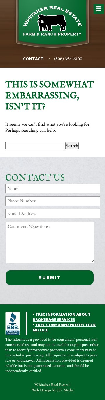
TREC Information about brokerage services (61, 317)
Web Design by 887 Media (53, 390)
